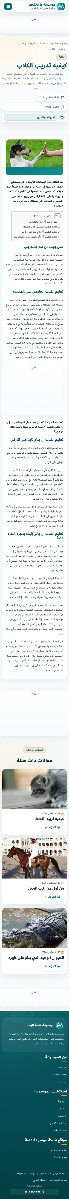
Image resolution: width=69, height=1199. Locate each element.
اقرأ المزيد (54, 827)
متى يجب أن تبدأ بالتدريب (43, 221)
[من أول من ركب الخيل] (34, 858)
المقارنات (62, 1108)
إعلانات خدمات (60, 1074)
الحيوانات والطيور (27, 43)
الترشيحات (62, 1116)
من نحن (63, 1067)
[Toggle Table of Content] (56, 216)
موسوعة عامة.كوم (58, 1150)
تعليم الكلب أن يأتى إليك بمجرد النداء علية (35, 236)
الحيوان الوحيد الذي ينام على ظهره (36, 958)
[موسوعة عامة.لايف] (60, 1025)
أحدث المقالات (60, 1130)
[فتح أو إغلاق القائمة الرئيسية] (8, 6)
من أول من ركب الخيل (46, 888)
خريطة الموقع (39, 1180)
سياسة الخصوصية (58, 1180)
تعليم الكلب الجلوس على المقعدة (40, 226)
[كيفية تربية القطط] (34, 789)
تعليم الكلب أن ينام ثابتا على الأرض (39, 231)
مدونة (42, 43)
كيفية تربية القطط (49, 819)
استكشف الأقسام (58, 1123)
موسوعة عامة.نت (58, 1157)
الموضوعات (61, 1101)
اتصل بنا (63, 1081)
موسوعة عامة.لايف (41, 5)
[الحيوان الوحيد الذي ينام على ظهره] (34, 928)
